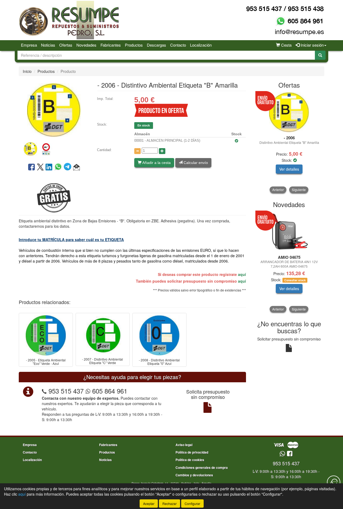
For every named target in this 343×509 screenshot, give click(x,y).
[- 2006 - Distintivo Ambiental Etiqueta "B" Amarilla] (54, 109)
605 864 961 (108, 390)
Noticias (48, 45)
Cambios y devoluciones (194, 475)
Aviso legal (184, 444)
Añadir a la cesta (156, 162)
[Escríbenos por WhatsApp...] (282, 454)
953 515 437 (66, 390)
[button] (76, 167)
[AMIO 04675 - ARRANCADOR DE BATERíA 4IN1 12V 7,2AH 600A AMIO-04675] (289, 232)
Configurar (192, 503)
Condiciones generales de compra (202, 467)
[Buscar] (320, 55)
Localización (201, 45)
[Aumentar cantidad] (162, 151)
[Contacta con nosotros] (333, 482)
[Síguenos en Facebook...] (290, 454)
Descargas (156, 45)
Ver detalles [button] (289, 169)
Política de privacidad (192, 452)
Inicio (27, 71)
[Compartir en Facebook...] (31, 167)
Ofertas (65, 45)
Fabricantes (110, 45)
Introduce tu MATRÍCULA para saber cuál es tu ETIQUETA (71, 239)
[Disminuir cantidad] (137, 151)
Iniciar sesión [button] (312, 45)
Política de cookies (190, 459)
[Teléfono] (44, 390)
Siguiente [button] (299, 189)
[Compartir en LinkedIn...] (49, 167)
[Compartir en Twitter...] (40, 167)
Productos (134, 45)
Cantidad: (104, 150)
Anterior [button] (278, 189)
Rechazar (169, 503)
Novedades (86, 45)
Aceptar (148, 503)
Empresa (29, 45)
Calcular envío (195, 162)
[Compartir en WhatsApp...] (59, 167)
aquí (242, 274)
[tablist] (54, 148)
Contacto (178, 45)
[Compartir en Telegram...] (68, 167)
